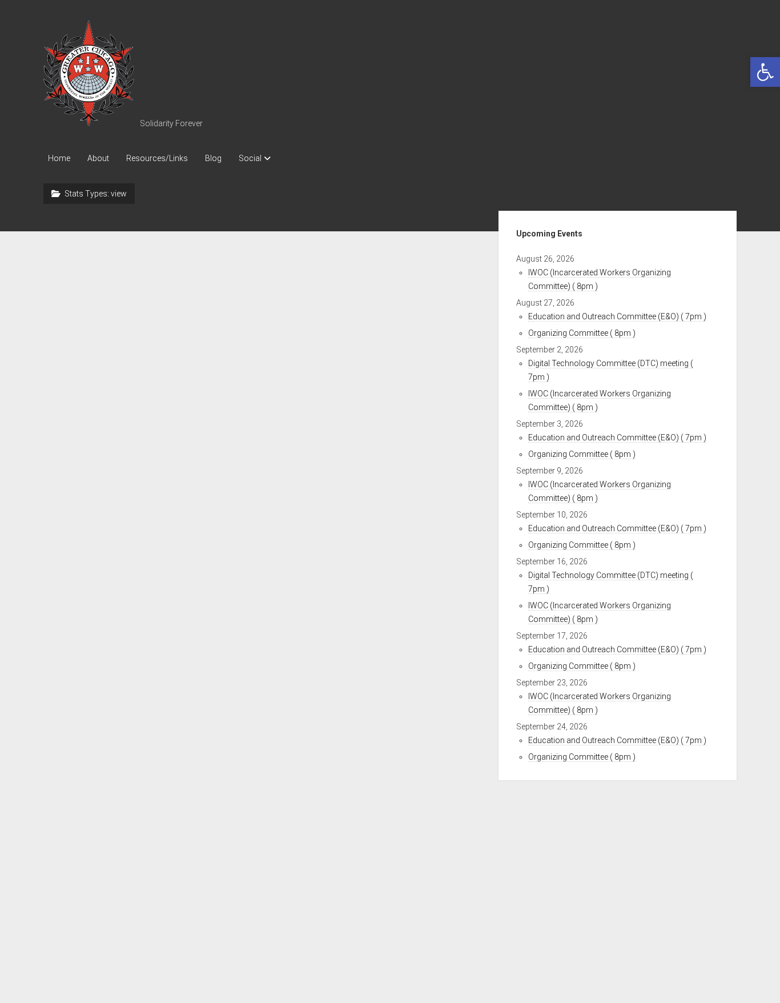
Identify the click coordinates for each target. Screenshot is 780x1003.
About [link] (98, 158)
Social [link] (250, 158)
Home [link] (59, 158)
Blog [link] (213, 158)
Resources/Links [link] (157, 158)
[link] (765, 72)
